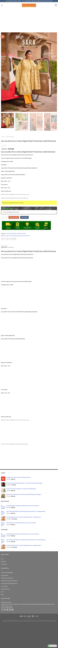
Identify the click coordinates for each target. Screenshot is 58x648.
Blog (2, 594)
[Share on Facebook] (5, 239)
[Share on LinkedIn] (15, 239)
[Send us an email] (10, 610)
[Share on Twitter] (7, 239)
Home (2, 136)
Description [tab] (4, 247)
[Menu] (2, 5)
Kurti (2, 591)
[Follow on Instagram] (5, 610)
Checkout (3, 561)
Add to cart (14, 217)
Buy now (24, 217)
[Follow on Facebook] (2, 610)
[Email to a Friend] (10, 239)
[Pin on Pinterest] (12, 239)
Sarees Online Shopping (7, 572)
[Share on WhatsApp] (2, 239)
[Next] (54, 124)
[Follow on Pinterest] (12, 610)
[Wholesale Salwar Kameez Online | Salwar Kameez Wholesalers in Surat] (29, 5)
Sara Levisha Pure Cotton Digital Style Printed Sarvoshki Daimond (16, 235)
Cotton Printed (9, 136)
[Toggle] (56, 575)
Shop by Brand (4, 575)
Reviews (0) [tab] (11, 247)
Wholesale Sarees (5, 589)
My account (4, 564)
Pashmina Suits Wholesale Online (9, 583)
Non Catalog (4, 586)
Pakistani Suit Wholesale (7, 578)
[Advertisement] (29, 19)
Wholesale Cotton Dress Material (19, 233)
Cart (2, 558)
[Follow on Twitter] (7, 610)
